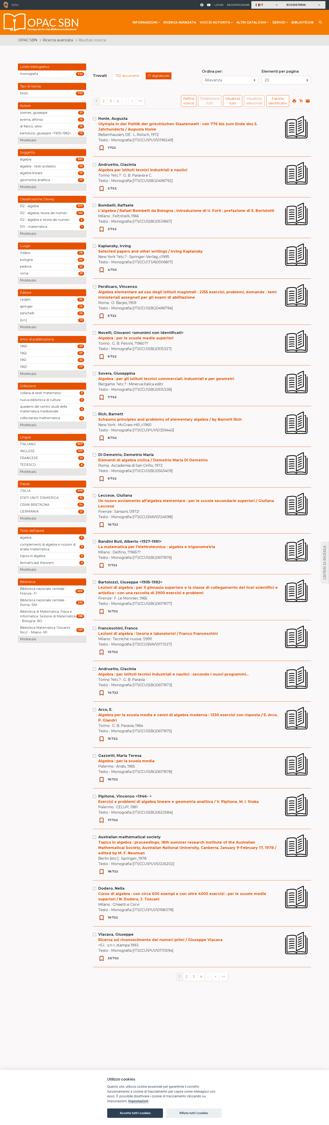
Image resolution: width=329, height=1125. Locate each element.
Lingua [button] (25, 437)
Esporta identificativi (277, 101)
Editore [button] (25, 293)
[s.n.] (23, 320)
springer (26, 306)
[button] (267, 5)
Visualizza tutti (232, 101)
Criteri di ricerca (325, 563)
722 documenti (127, 76)
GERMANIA (29, 511)
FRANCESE (29, 458)
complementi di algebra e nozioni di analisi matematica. (48, 546)
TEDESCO (28, 465)
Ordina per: (212, 71)
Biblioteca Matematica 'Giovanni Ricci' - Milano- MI (45, 630)
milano (25, 253)
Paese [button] (25, 484)
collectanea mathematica (40, 418)
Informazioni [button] (144, 22)
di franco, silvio (31, 126)
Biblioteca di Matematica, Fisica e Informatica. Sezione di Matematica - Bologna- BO (48, 616)
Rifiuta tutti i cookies (193, 1113)
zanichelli (27, 313)
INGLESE (27, 451)
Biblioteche (302, 22)
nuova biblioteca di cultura (40, 400)
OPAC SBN (27, 40)
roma (24, 273)
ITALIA (25, 491)
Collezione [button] (28, 386)
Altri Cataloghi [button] (251, 22)
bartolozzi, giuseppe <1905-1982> (45, 133)
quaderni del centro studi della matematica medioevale (43, 409)
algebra (25, 159)
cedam (25, 300)
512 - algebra (29, 206)
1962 (23, 353)
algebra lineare (31, 173)
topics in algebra (32, 556)
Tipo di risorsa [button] (30, 86)
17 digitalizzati (158, 76)
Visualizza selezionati (254, 101)
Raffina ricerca (188, 101)
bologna (26, 260)
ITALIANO (28, 444)
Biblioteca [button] (27, 582)
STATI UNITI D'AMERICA (39, 498)
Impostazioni (138, 1101)
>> (140, 101)
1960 (23, 346)
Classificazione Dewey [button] (37, 199)
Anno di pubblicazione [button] (37, 339)
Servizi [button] (278, 22)
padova (25, 266)
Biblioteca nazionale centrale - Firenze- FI (43, 591)
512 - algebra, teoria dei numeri (43, 213)
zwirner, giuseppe (33, 113)
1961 (23, 360)
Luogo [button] (25, 246)
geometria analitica (35, 180)
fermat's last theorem (37, 563)
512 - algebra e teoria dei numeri (44, 220)
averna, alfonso (31, 120)
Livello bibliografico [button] (34, 67)
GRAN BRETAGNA (34, 505)
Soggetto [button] (27, 152)
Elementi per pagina (280, 71)
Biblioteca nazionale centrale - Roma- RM (43, 602)
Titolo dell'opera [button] (32, 531)
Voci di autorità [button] (215, 22)
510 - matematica (33, 227)
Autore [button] (25, 106)
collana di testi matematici (40, 393)
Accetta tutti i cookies (135, 1113)
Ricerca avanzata (179, 22)
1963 (23, 367)
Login (218, 4)
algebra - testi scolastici (38, 166)
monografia (29, 74)
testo (24, 93)
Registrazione (238, 4)
